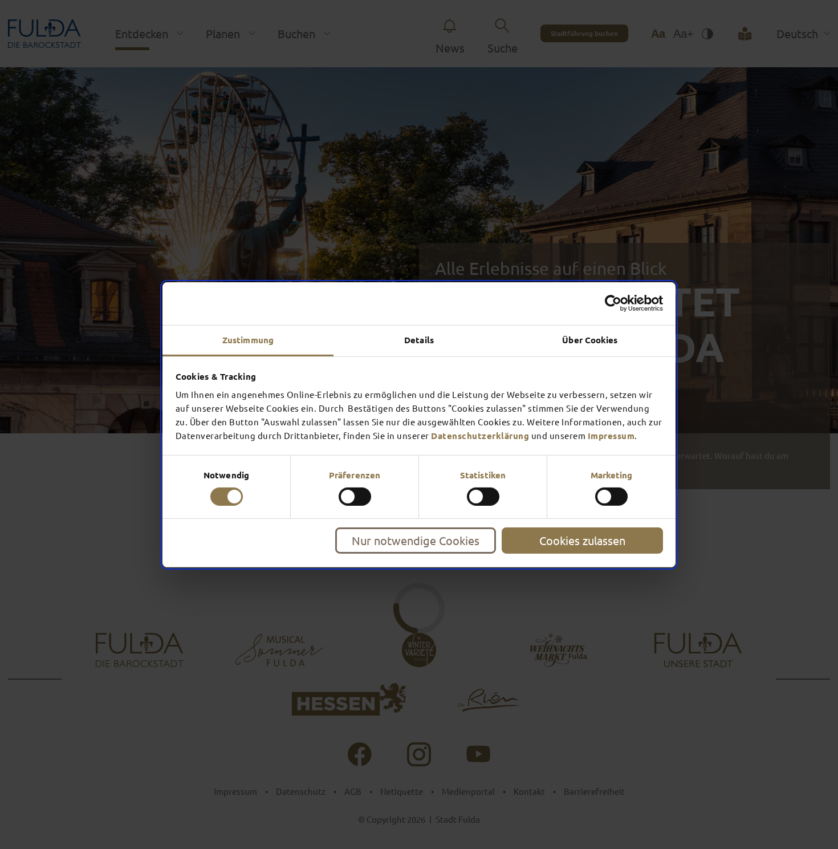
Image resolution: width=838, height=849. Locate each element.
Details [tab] (419, 339)
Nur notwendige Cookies (415, 540)
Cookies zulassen (582, 540)
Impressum (611, 435)
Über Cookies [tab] (589, 339)
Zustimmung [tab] (248, 339)
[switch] (355, 497)
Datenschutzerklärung (480, 435)
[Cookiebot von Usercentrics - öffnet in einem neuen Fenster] (613, 303)
